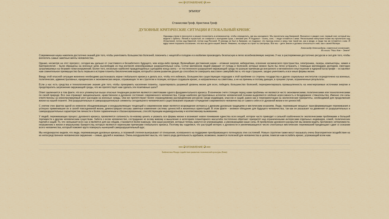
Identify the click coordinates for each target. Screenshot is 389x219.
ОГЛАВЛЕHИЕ (194, 2)
